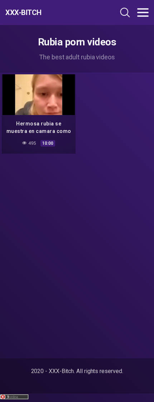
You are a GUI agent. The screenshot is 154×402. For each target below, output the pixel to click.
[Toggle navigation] (143, 12)
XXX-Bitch (23, 12)
